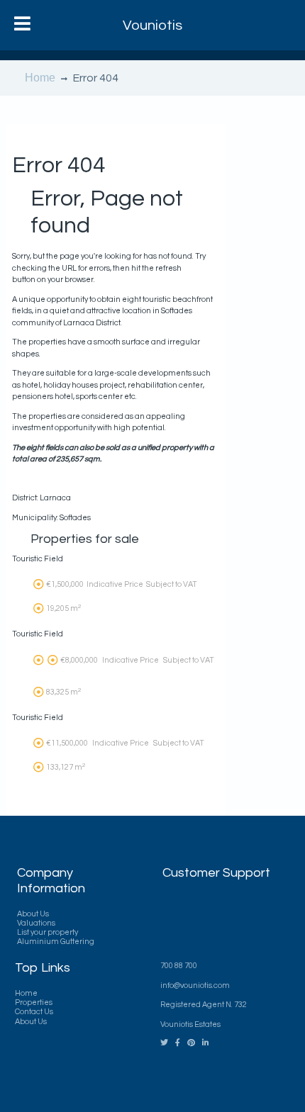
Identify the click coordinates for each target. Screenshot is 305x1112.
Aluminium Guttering (55, 941)
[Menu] (22, 25)
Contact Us (34, 1012)
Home (40, 78)
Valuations (36, 923)
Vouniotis (152, 25)
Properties (33, 1002)
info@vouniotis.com (195, 985)
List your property (47, 932)
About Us (33, 914)
